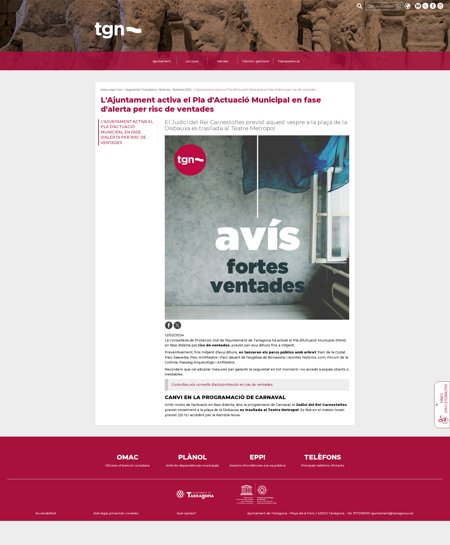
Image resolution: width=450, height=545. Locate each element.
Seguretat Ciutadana (140, 89)
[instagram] (441, 6)
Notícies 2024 (182, 89)
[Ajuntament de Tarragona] (118, 36)
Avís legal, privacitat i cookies (116, 513)
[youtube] (418, 6)
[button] (407, 6)
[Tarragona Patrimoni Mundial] (256, 504)
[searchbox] (360, 6)
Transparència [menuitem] (289, 61)
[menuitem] (126, 132)
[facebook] (433, 6)
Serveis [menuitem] (222, 61)
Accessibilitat (45, 513)
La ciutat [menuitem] (192, 61)
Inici (120, 89)
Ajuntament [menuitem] (162, 61)
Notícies (164, 89)
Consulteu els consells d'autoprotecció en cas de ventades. (222, 384)
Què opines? (186, 513)
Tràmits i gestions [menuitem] (255, 61)
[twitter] (426, 6)
